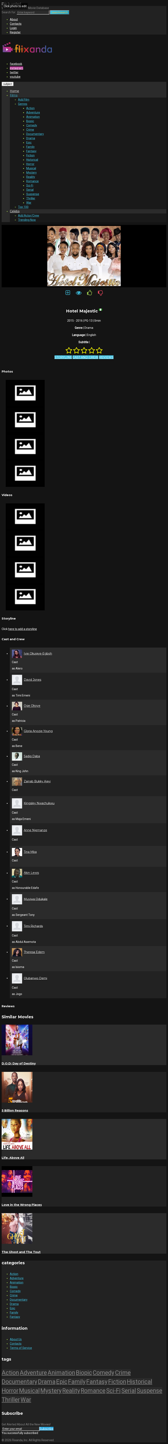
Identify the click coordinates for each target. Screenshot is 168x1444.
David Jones (32, 680)
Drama (30, 138)
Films (13, 95)
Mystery (31, 172)
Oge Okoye (32, 706)
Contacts (16, 23)
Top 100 (23, 207)
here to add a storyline (22, 629)
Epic (29, 142)
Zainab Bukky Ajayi (37, 781)
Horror (30, 164)
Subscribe (46, 1429)
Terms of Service (21, 1348)
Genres (22, 104)
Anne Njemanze (35, 830)
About (14, 19)
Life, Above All (13, 1158)
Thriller (30, 198)
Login (13, 28)
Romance (32, 181)
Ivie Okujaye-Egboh (38, 653)
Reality (30, 177)
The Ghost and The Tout (21, 1252)
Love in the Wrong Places (22, 1205)
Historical (32, 159)
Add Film (23, 99)
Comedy (31, 125)
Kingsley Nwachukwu (39, 803)
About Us (16, 1339)
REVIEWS (106, 357)
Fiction (30, 155)
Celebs (14, 211)
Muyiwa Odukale (36, 899)
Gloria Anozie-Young (38, 731)
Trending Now (27, 219)
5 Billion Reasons (15, 1110)
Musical (31, 168)
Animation (33, 116)
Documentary (35, 134)
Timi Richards (33, 926)
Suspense (32, 194)
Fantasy (31, 151)
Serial (30, 189)
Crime (30, 129)
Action (30, 108)
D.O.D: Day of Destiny (19, 1063)
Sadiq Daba (32, 756)
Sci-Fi (29, 185)
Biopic (30, 121)
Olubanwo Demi (35, 978)
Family (30, 146)
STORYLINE (63, 357)
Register (15, 32)
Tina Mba (30, 852)
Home (14, 91)
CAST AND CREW (85, 357)
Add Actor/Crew (28, 215)
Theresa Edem (34, 952)
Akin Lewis (31, 873)
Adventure (33, 112)
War (28, 202)
